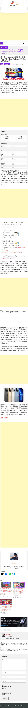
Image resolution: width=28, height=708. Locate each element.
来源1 (1, 418)
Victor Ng (13, 64)
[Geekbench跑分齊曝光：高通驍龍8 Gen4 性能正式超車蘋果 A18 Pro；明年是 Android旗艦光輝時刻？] (19, 585)
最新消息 (7, 64)
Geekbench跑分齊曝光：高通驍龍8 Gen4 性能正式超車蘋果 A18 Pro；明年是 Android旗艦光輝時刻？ (18, 591)
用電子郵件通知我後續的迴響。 (6, 687)
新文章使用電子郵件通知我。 (6, 694)
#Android (5, 250)
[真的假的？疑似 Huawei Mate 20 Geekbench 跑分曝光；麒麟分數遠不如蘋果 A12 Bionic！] (6, 585)
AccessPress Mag (19, 705)
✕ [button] (24, 2)
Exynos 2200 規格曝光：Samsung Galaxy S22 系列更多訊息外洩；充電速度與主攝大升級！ (13, 650)
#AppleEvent (20, 248)
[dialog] (14, 6)
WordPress (8, 705)
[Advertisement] (14, 26)
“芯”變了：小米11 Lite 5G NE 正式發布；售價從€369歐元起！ (13, 645)
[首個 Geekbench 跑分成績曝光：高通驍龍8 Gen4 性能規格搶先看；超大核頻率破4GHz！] (6, 602)
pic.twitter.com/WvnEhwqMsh (12, 252)
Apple (6, 630)
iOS (7, 50)
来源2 (6, 418)
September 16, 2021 (8, 258)
